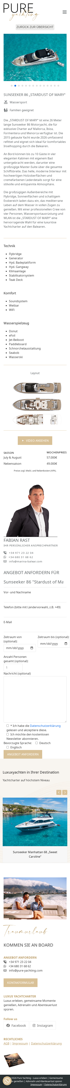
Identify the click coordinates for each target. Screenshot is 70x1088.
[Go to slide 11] (47, 86)
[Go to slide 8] (37, 86)
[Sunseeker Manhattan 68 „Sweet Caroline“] (35, 822)
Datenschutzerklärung (45, 726)
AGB (6, 1043)
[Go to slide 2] (15, 86)
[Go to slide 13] (55, 86)
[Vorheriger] (58, 792)
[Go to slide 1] (12, 86)
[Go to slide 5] (26, 86)
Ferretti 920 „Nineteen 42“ (49, 867)
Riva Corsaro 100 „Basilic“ (17, 867)
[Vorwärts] (64, 792)
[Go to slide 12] (51, 86)
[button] (65, 12)
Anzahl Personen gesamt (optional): (16, 659)
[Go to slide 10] (44, 86)
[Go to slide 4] (22, 86)
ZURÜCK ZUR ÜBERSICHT (35, 27)
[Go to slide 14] (58, 86)
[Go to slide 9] (40, 86)
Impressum (20, 1043)
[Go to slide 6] (30, 86)
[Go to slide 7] (33, 86)
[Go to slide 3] (19, 86)
